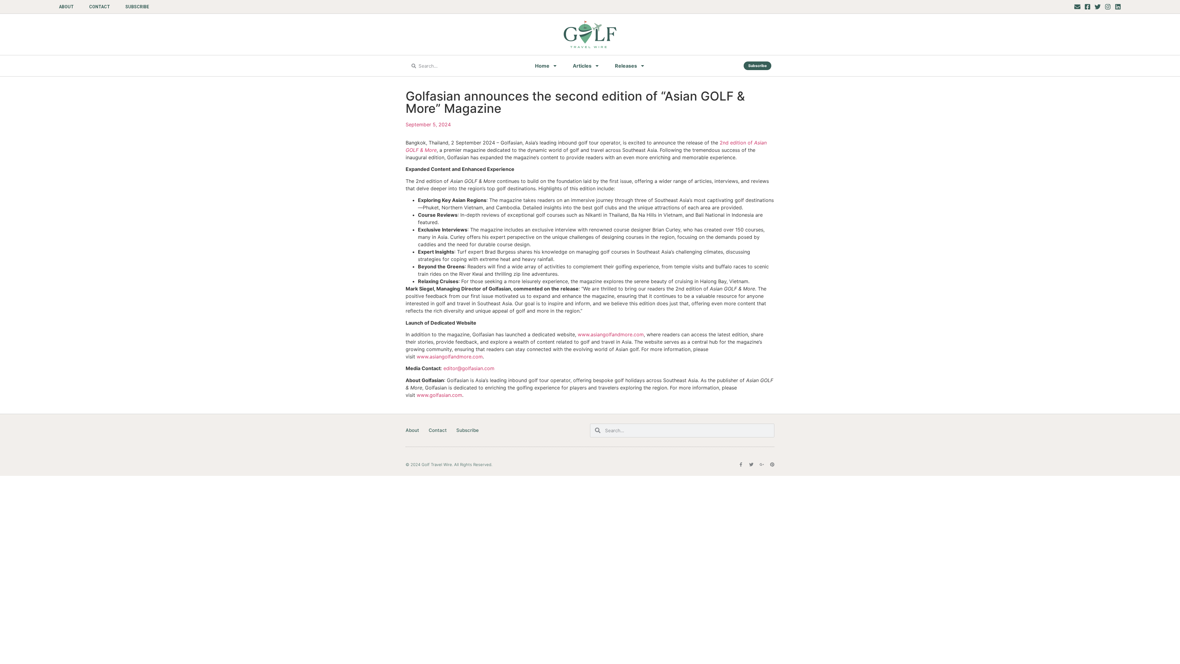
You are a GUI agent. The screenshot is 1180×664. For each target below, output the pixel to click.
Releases (626, 66)
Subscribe (137, 6)
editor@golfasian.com (468, 368)
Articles (582, 66)
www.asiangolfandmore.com (611, 334)
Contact (99, 6)
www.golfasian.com (439, 395)
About (66, 6)
